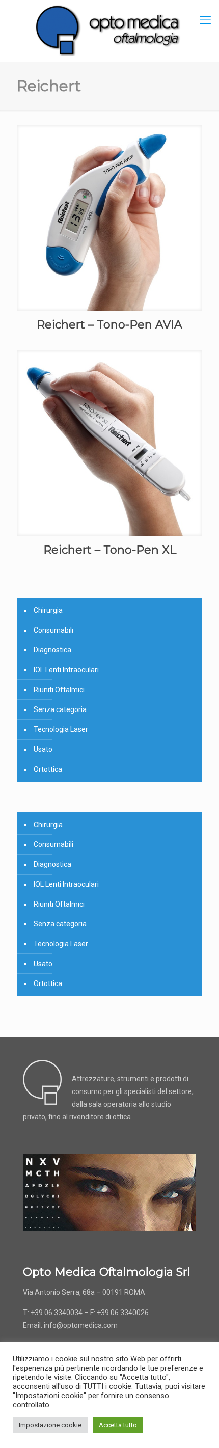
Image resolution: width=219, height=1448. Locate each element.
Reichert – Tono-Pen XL (109, 550)
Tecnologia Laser (61, 729)
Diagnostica (52, 650)
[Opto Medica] (109, 30)
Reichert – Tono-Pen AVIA (109, 325)
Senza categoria (60, 709)
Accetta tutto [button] (118, 1425)
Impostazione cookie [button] (50, 1425)
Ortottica (48, 769)
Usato (43, 749)
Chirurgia (48, 610)
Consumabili (53, 630)
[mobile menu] (205, 20)
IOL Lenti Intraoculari (66, 670)
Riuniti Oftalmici (59, 690)
